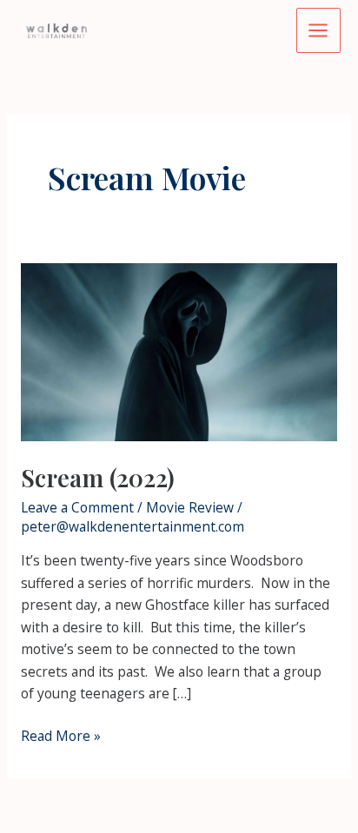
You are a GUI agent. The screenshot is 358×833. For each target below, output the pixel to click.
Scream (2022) (98, 477)
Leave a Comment (77, 507)
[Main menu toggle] (318, 30)
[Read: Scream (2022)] (179, 350)
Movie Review (190, 507)
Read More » (61, 736)
